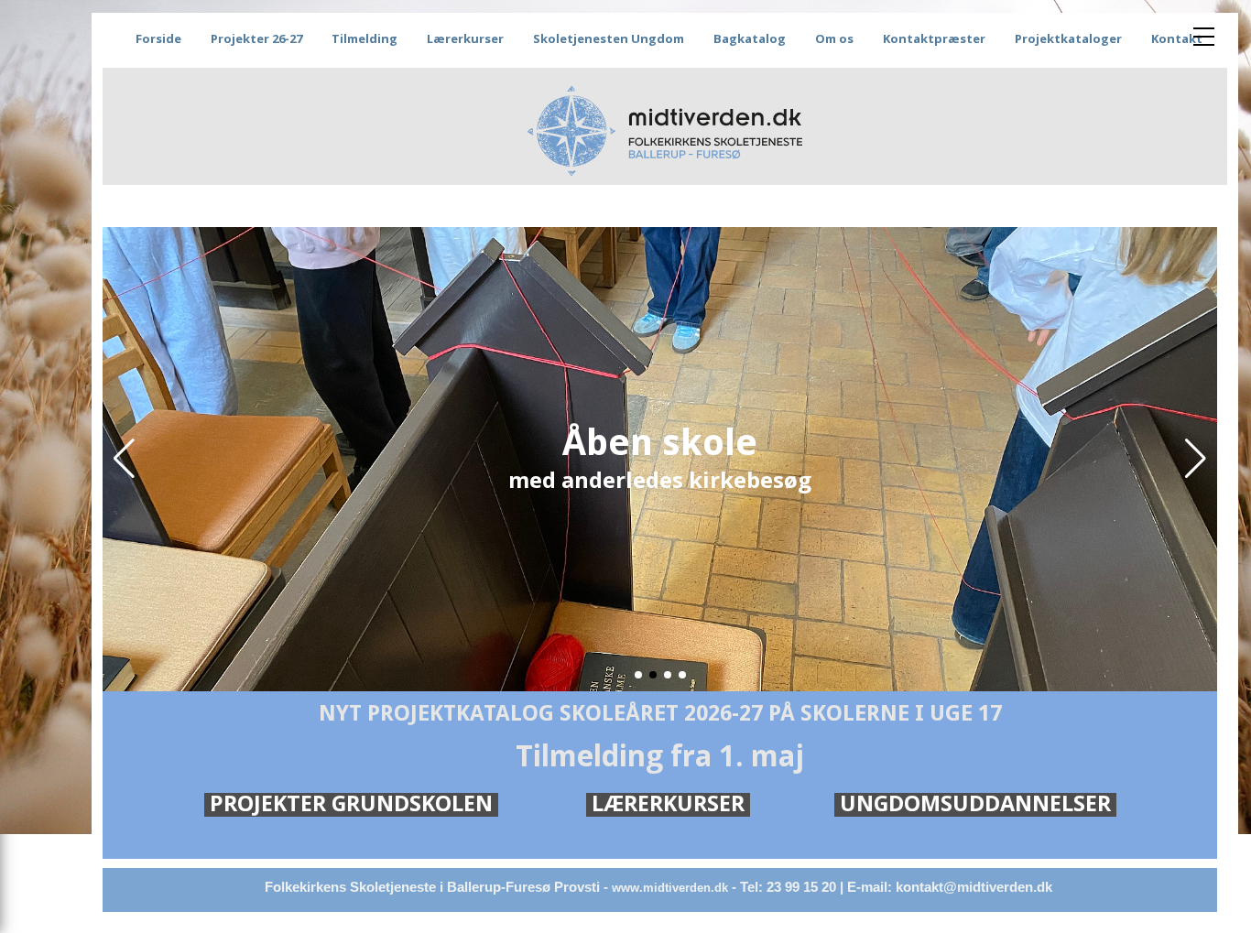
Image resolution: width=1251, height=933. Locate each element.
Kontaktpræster (934, 38)
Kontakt (1176, 38)
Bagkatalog (749, 38)
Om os (834, 38)
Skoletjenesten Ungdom (608, 38)
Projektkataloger (1068, 38)
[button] (124, 459)
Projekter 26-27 (256, 38)
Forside (158, 38)
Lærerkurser (465, 38)
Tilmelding (364, 38)
